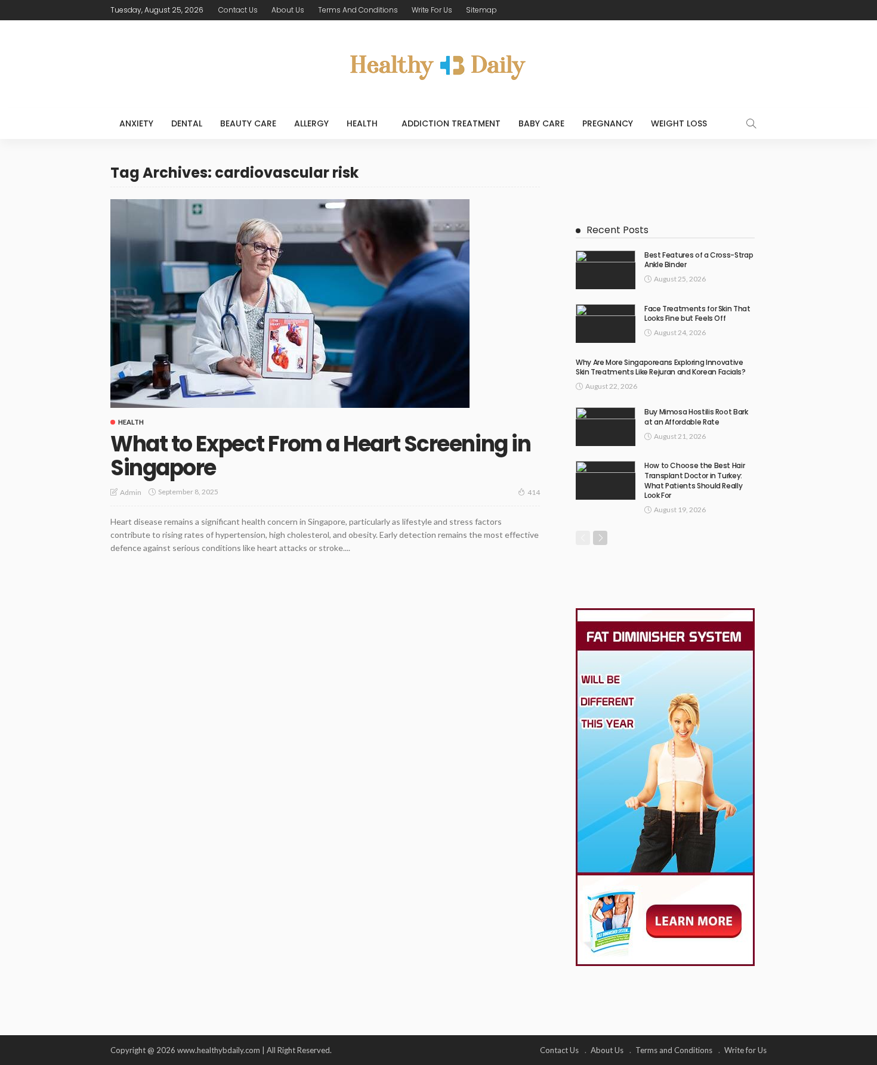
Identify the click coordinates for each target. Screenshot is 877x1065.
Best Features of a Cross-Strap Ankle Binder (698, 260)
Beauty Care (248, 123)
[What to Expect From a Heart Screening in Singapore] (290, 303)
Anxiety (136, 123)
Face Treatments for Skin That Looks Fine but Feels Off (697, 314)
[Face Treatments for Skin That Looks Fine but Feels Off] (605, 323)
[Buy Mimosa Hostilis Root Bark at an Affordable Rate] (605, 426)
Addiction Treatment (451, 123)
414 (533, 492)
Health (362, 123)
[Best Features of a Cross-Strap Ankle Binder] (605, 269)
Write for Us (432, 10)
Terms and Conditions (358, 10)
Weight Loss (679, 123)
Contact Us (238, 10)
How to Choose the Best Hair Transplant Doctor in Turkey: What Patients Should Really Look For (694, 480)
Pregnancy (607, 123)
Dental (186, 123)
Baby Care (541, 123)
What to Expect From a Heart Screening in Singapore (320, 456)
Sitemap (481, 10)
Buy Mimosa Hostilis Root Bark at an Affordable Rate (696, 417)
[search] (751, 123)
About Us (287, 10)
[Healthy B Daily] (438, 64)
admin (130, 492)
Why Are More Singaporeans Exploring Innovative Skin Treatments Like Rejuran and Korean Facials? (661, 367)
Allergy (311, 123)
